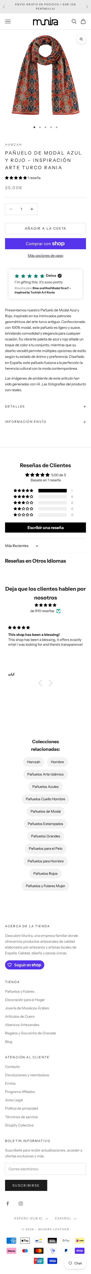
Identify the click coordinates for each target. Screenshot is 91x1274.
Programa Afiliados (20, 1091)
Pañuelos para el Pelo (45, 848)
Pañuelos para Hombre (46, 861)
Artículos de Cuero (20, 1016)
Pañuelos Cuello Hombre (45, 799)
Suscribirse (26, 1185)
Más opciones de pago (45, 255)
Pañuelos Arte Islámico (45, 774)
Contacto (12, 1066)
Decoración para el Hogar (25, 999)
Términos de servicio (21, 1117)
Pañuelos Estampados (45, 823)
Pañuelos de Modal (46, 811)
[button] (16, 178)
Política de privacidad (21, 1108)
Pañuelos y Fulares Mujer (45, 886)
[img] (45, 605)
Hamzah (13, 144)
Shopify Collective (19, 1125)
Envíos (10, 1083)
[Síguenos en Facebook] (7, 1203)
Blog (8, 1041)
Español (63, 1218)
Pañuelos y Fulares (19, 991)
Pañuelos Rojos (45, 873)
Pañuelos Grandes (45, 836)
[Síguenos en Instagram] (20, 1203)
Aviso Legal (14, 1100)
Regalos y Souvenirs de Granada (30, 1033)
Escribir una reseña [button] (46, 527)
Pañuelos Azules (45, 786)
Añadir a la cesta (45, 228)
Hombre (57, 762)
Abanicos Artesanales (22, 1024)
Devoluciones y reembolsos (27, 1075)
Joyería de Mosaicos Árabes (27, 1008)
